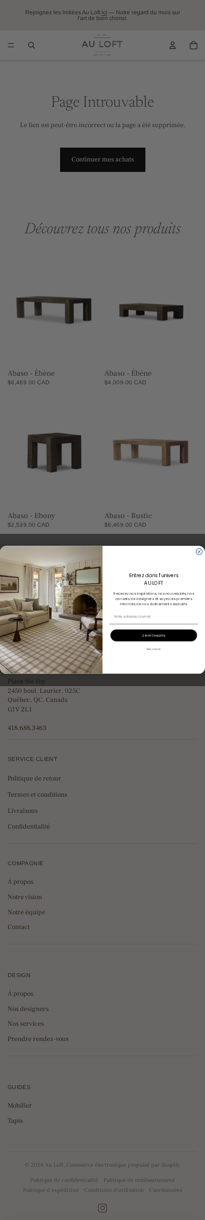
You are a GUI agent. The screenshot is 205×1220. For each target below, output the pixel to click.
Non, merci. (154, 649)
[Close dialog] (199, 552)
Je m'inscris (153, 635)
